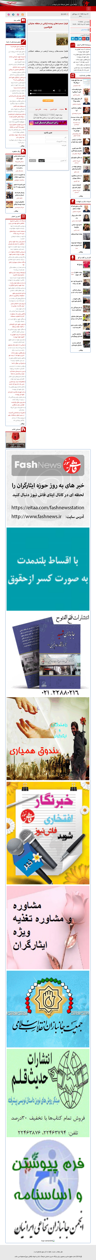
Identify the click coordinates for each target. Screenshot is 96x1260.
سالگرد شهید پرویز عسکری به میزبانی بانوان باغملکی (16, 330)
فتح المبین (53, 109)
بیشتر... (80, 196)
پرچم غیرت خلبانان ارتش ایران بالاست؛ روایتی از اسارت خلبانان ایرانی (17, 304)
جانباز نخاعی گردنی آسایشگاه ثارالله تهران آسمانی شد (50, 14)
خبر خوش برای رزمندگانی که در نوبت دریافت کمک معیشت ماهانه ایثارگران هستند (16, 398)
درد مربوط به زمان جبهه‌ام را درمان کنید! (16, 141)
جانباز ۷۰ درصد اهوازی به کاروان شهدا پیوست (82, 50)
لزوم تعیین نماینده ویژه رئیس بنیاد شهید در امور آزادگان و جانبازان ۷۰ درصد (16, 83)
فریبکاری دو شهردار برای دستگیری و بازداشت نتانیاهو (16, 110)
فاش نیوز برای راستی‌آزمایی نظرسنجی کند (16, 97)
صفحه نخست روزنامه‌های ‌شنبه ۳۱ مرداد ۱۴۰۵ (17, 232)
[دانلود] (48, 101)
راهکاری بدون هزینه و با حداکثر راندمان (17, 47)
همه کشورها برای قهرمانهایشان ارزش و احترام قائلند (16, 63)
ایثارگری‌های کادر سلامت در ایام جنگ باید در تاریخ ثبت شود (16, 299)
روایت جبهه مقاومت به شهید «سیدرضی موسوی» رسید (16, 248)
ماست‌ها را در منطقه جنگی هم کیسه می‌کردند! (16, 268)
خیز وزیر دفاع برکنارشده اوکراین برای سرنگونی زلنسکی (17, 403)
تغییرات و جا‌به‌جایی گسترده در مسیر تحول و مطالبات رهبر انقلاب (16, 414)
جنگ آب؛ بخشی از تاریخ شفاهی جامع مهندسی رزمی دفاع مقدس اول (16, 222)
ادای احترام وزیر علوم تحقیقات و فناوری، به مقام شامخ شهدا (16, 294)
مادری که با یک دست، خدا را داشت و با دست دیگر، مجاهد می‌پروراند (16, 349)
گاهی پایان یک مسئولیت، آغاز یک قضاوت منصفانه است (17, 315)
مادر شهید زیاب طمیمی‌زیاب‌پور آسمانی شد (16, 310)
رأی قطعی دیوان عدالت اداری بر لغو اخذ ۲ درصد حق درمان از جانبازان (81, 60)
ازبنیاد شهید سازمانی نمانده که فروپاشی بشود (16, 58)
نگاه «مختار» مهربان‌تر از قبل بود (16, 263)
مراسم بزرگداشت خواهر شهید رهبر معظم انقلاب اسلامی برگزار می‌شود (16, 289)
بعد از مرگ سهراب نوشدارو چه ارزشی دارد (16, 136)
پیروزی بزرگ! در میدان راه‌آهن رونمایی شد (18, 419)
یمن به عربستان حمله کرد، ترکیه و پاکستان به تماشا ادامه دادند (17, 372)
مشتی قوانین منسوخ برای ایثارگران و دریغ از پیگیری (17, 102)
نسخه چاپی (84, 30)
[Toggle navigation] (89, 9)
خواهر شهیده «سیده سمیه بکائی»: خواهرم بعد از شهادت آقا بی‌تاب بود (16, 279)
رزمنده (45, 109)
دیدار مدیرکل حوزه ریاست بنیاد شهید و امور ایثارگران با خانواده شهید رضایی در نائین (16, 284)
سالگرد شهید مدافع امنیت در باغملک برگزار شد (16, 320)
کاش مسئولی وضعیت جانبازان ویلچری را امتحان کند (17, 73)
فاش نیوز (38, 109)
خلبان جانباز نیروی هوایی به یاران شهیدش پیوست (81, 55)
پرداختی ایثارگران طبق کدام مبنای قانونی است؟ (16, 78)
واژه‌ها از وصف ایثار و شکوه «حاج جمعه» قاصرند (16, 273)
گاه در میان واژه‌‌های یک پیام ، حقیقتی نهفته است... (16, 131)
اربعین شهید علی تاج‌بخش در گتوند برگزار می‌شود (16, 325)
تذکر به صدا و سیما (19, 88)
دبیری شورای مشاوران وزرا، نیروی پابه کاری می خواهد (16, 125)
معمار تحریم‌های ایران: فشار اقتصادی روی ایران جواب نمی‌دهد (16, 377)
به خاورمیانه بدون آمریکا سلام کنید (17, 408)
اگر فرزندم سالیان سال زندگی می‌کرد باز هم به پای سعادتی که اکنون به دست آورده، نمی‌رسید (16, 258)
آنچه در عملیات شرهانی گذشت (17, 237)
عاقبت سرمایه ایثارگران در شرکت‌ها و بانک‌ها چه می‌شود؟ (17, 92)
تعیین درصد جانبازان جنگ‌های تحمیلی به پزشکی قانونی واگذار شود (16, 68)
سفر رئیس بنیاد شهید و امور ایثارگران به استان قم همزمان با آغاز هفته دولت (16, 242)
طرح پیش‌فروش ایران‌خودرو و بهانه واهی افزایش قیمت (16, 115)
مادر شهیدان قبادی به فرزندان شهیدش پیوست (16, 393)
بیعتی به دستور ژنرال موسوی (16, 345)
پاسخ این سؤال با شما (82, 65)
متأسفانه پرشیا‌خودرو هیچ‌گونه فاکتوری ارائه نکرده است (16, 120)
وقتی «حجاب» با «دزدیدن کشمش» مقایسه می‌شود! (16, 367)
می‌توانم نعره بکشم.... (18, 106)
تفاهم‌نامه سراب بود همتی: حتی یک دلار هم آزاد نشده (81, 69)
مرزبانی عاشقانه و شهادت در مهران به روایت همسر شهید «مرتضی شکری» (16, 253)
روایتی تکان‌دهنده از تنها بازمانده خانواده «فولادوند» (16, 227)
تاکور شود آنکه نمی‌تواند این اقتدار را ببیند (16, 52)
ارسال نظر (32, 160)
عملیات (61, 109)
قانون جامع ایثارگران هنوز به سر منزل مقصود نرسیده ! (16, 359)
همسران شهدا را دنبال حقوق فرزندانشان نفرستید (16, 341)
